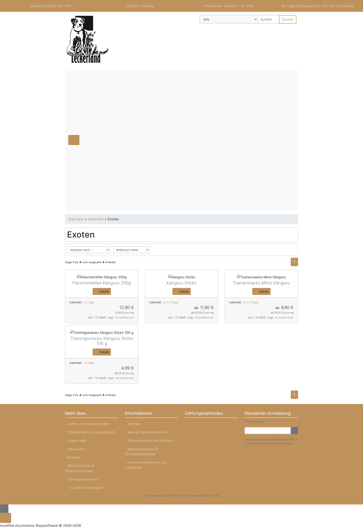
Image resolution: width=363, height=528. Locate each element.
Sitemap (133, 424)
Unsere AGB (76, 440)
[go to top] (4, 508)
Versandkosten (124, 317)
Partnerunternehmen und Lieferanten (146, 465)
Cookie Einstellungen (85, 488)
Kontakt (73, 457)
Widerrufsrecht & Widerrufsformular (79, 468)
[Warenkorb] (292, 29)
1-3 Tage (88, 302)
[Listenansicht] (291, 250)
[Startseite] (268, 29)
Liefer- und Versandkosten (88, 424)
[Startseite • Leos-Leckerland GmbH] (102, 39)
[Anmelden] (294, 430)
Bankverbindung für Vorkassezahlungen (141, 451)
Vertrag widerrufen (82, 479)
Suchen (287, 19)
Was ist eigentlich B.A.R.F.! (147, 432)
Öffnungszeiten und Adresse (149, 440)
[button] (280, 29)
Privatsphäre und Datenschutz (91, 432)
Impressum (76, 449)
